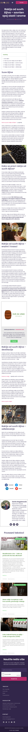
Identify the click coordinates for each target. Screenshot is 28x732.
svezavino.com (20, 329)
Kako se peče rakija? (7, 401)
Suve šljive (6, 58)
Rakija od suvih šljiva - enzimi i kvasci (13, 63)
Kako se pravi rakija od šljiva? (9, 122)
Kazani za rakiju (5, 376)
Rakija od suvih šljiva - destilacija (12, 65)
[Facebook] (11, 524)
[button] (12, 2)
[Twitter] (14, 524)
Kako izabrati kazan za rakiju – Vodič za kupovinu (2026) (13, 635)
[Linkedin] (17, 524)
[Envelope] (12, 722)
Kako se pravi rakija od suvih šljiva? (13, 60)
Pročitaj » (5, 575)
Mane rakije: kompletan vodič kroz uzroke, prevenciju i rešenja (13, 600)
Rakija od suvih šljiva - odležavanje (12, 67)
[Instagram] (9, 722)
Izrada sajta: (14, 730)
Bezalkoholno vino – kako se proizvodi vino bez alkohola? (12, 554)
